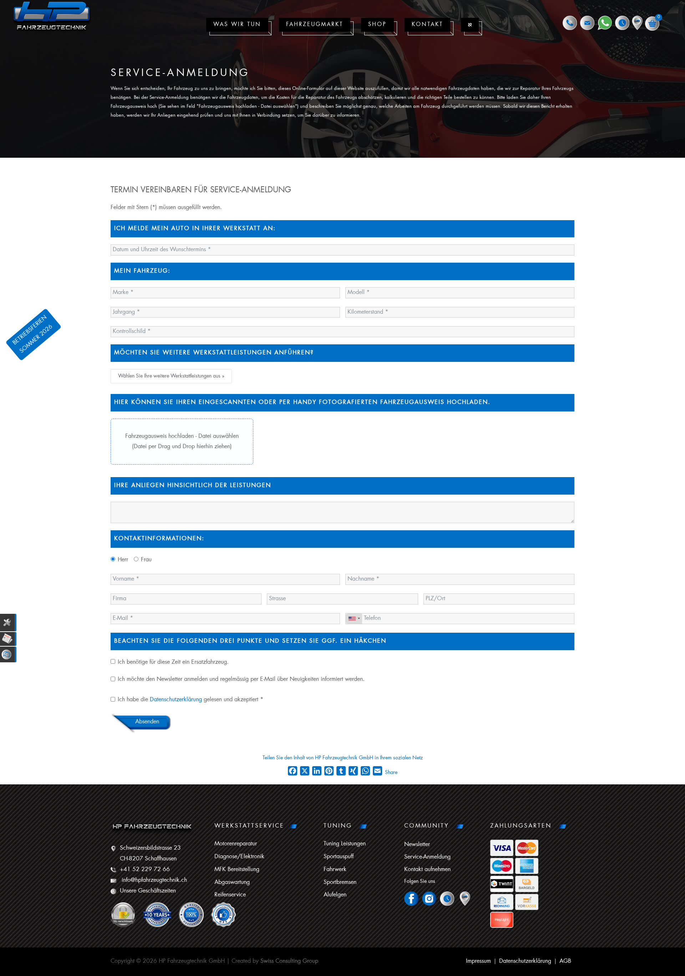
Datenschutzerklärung (176, 700)
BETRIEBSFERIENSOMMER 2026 (33, 334)
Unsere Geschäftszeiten (148, 891)
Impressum (478, 961)
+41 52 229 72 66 (145, 870)
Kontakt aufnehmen (427, 870)
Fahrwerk (335, 870)
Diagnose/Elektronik (239, 857)
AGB (565, 961)
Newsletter (417, 845)
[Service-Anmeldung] (8, 623)
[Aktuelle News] (8, 639)
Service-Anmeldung (427, 857)
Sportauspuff (339, 857)
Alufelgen (335, 895)
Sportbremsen (340, 882)
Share (391, 772)
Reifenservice (230, 895)
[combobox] (354, 618)
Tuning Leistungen (345, 844)
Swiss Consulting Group (289, 961)
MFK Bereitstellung (236, 870)
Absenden (147, 722)
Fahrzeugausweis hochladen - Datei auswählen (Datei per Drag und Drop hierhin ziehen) (182, 442)
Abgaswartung (232, 882)
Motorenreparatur (235, 844)
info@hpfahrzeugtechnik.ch (154, 880)
